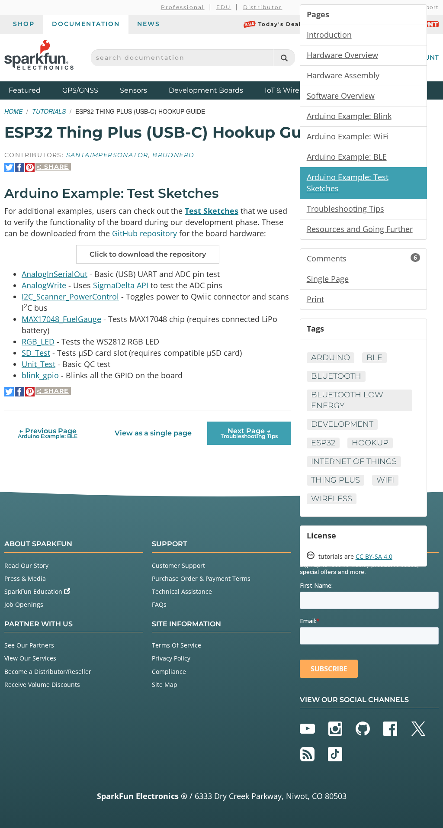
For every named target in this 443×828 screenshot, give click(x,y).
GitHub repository (144, 233)
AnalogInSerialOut (54, 274)
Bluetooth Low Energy (347, 400)
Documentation (86, 24)
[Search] (284, 57)
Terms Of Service (176, 645)
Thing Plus (335, 480)
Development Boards (206, 90)
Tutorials (49, 111)
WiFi (385, 480)
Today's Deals (281, 24)
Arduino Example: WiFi (348, 136)
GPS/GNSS (80, 90)
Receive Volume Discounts (42, 684)
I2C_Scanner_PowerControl (70, 296)
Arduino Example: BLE (347, 156)
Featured (33, 90)
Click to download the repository (148, 254)
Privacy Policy (171, 658)
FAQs (159, 604)
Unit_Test (38, 364)
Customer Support (178, 565)
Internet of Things (354, 461)
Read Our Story (26, 565)
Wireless (331, 498)
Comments (362, 258)
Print (315, 299)
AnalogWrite (44, 285)
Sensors (133, 90)
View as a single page (153, 433)
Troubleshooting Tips (345, 208)
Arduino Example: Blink (349, 116)
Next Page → (249, 433)
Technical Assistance (182, 591)
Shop (24, 24)
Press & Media (25, 578)
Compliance (169, 671)
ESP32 (323, 443)
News (148, 24)
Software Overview (341, 95)
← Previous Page (47, 433)
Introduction (329, 34)
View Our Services (30, 658)
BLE (374, 357)
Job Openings (23, 604)
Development (342, 424)
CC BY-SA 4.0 (374, 556)
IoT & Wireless (288, 90)
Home (13, 111)
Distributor (262, 7)
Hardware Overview (342, 55)
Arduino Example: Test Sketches (347, 182)
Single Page (328, 279)
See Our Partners (29, 645)
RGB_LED (38, 341)
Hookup (370, 443)
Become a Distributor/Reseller (47, 671)
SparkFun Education (34, 591)
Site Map (164, 684)
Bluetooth (336, 376)
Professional (183, 7)
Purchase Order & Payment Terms (201, 578)
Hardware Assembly (343, 75)
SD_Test (36, 353)
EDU (223, 7)
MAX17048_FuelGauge (61, 319)
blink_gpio (40, 375)
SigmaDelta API (120, 285)
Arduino (330, 357)
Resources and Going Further (360, 229)
